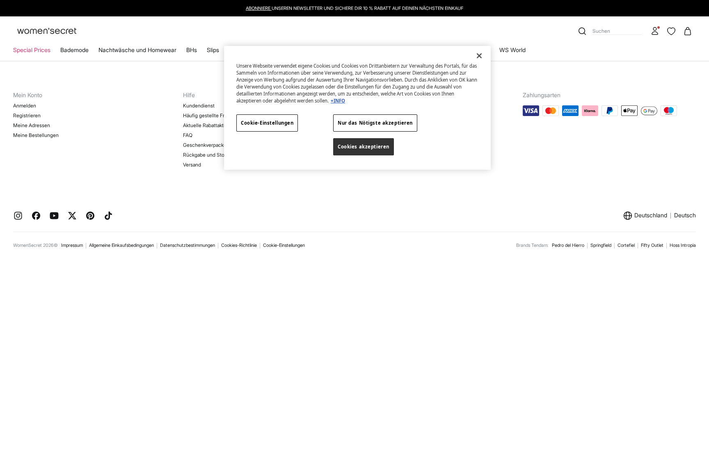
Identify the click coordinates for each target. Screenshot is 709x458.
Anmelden (24, 106)
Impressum (72, 245)
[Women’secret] (46, 31)
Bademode (74, 49)
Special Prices (31, 49)
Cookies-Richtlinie (239, 245)
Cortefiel (626, 245)
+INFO (338, 101)
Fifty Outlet (652, 245)
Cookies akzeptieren (363, 147)
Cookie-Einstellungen (284, 245)
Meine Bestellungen (36, 135)
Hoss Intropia (683, 245)
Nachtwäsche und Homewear (137, 49)
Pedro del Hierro (568, 245)
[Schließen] (479, 56)
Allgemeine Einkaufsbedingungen (121, 245)
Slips (213, 49)
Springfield (600, 245)
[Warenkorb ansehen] (687, 31)
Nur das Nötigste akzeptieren (375, 123)
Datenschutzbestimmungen (187, 245)
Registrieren (27, 115)
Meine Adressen (31, 125)
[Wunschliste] (671, 31)
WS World (512, 49)
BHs (191, 49)
